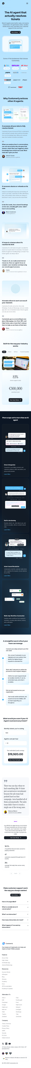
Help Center (5, 960)
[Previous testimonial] (11, 873)
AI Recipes (4, 974)
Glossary (4, 979)
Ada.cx (4, 997)
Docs (3, 984)
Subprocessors (6, 1037)
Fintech (9, 351)
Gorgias (4, 1004)
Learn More (7, 474)
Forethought (19, 1000)
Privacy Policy (5, 1028)
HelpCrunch (19, 1004)
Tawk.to (4, 1014)
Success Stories (6, 972)
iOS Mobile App (6, 962)
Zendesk (4, 1016)
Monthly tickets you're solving (14, 728)
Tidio (17, 1014)
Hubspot (18, 1007)
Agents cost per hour (11, 739)
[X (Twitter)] (3, 1044)
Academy (4, 981)
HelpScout (4, 1007)
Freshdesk (4, 1002)
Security (4, 1033)
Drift (3, 1000)
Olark (3, 1012)
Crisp (17, 997)
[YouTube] (10, 1044)
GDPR (3, 1030)
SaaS (4, 351)
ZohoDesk (18, 1016)
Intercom (4, 1009)
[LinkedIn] (6, 1044)
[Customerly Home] (3, 3)
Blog (3, 976)
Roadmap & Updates (7, 988)
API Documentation (7, 986)
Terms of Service (6, 1023)
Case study (6, 68)
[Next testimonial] (19, 873)
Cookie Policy (5, 1026)
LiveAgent (18, 1009)
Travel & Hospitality (24, 351)
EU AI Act (4, 1035)
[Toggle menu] (27, 3)
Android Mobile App (7, 965)
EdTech (16, 351)
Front (17, 1002)
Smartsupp (18, 1012)
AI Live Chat (5, 958)
